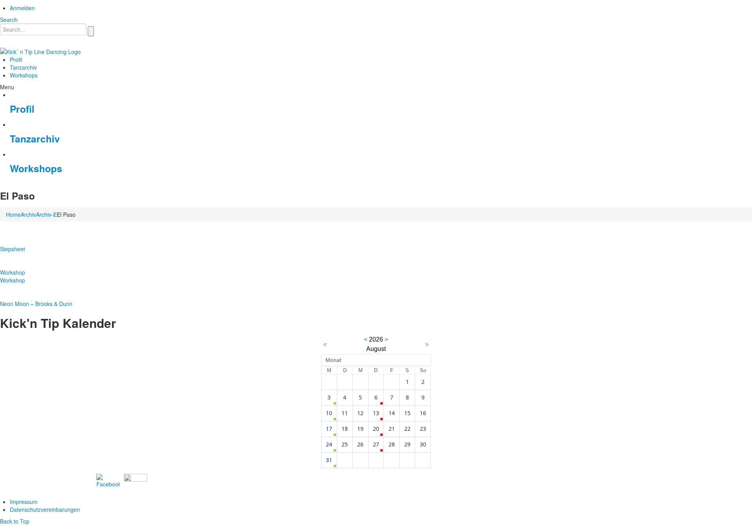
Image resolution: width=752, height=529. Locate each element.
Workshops (36, 168)
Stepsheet (12, 249)
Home (13, 214)
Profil (22, 109)
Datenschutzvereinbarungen (45, 509)
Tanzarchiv (35, 138)
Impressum (24, 502)
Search (9, 19)
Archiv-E (46, 214)
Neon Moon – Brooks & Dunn (36, 304)
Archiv (28, 214)
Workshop (12, 272)
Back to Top (14, 521)
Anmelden (22, 8)
